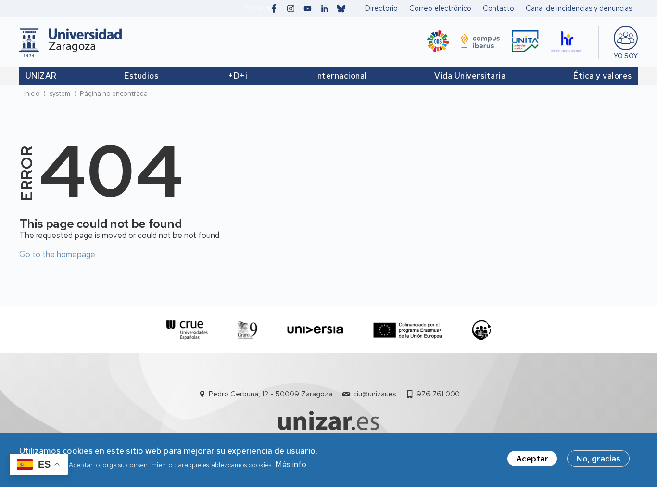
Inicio (32, 93)
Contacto (498, 8)
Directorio (381, 8)
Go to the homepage (57, 254)
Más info (290, 465)
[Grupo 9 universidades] (247, 330)
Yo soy (253, 7)
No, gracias (598, 458)
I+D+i (237, 75)
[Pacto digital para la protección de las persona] (481, 330)
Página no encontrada (114, 93)
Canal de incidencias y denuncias (579, 8)
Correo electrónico (440, 8)
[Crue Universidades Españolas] (187, 330)
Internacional (341, 75)
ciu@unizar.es (374, 394)
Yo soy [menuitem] (626, 56)
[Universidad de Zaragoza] (70, 42)
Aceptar (532, 458)
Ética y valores (602, 75)
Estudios (141, 75)
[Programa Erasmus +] (407, 330)
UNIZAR (41, 75)
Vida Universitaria (469, 75)
